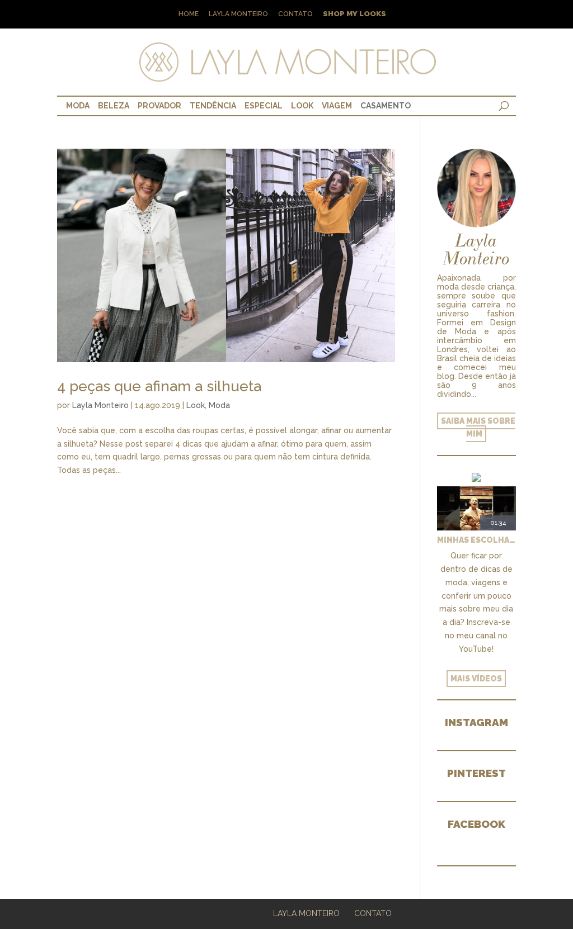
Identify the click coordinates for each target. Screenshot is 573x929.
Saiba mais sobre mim (478, 427)
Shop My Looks (354, 14)
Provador (159, 106)
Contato (295, 14)
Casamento (385, 106)
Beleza (113, 106)
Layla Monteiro (238, 14)
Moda (78, 106)
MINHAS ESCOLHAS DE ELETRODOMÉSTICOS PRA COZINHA (476, 539)
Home (189, 14)
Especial (264, 106)
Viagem (337, 106)
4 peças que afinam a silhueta (159, 386)
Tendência (213, 106)
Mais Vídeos (476, 678)
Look (302, 106)
